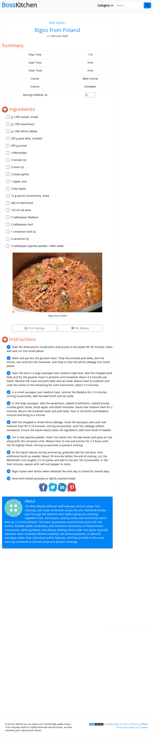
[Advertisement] (57, 590)
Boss (19, 5)
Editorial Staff (47, 501)
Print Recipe (36, 328)
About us (133, 727)
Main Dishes (56, 22)
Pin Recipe (81, 328)
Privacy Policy (112, 724)
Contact (144, 727)
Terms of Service (130, 724)
